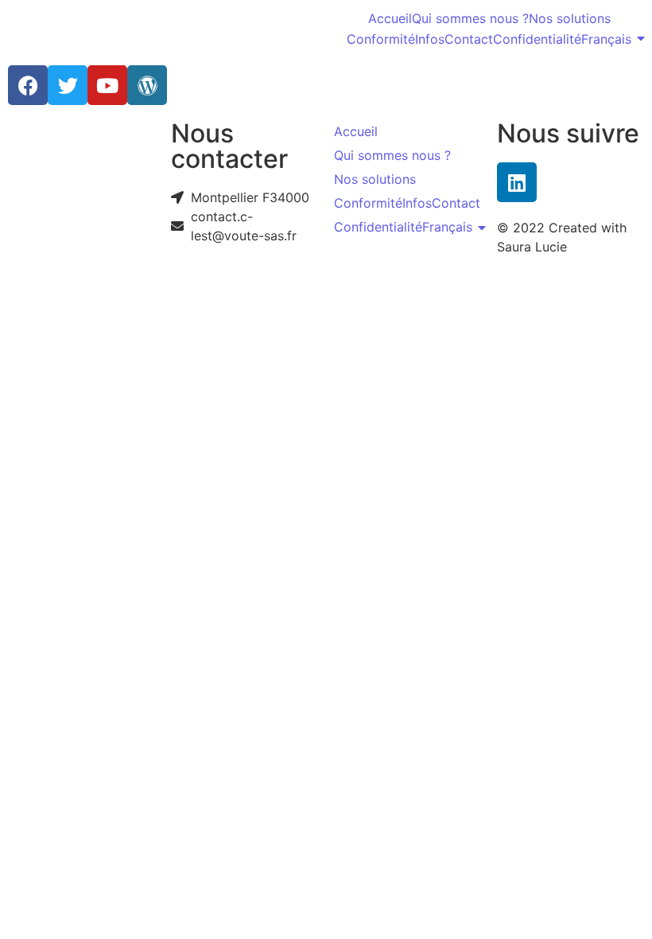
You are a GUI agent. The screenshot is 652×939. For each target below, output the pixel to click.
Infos (429, 39)
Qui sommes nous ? (470, 18)
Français (606, 39)
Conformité (381, 39)
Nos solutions (570, 18)
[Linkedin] (517, 182)
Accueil (390, 18)
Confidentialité (537, 39)
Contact (468, 39)
